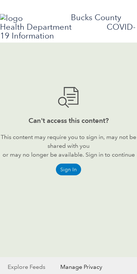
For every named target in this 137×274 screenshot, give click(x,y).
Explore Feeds (26, 266)
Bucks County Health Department (60, 22)
